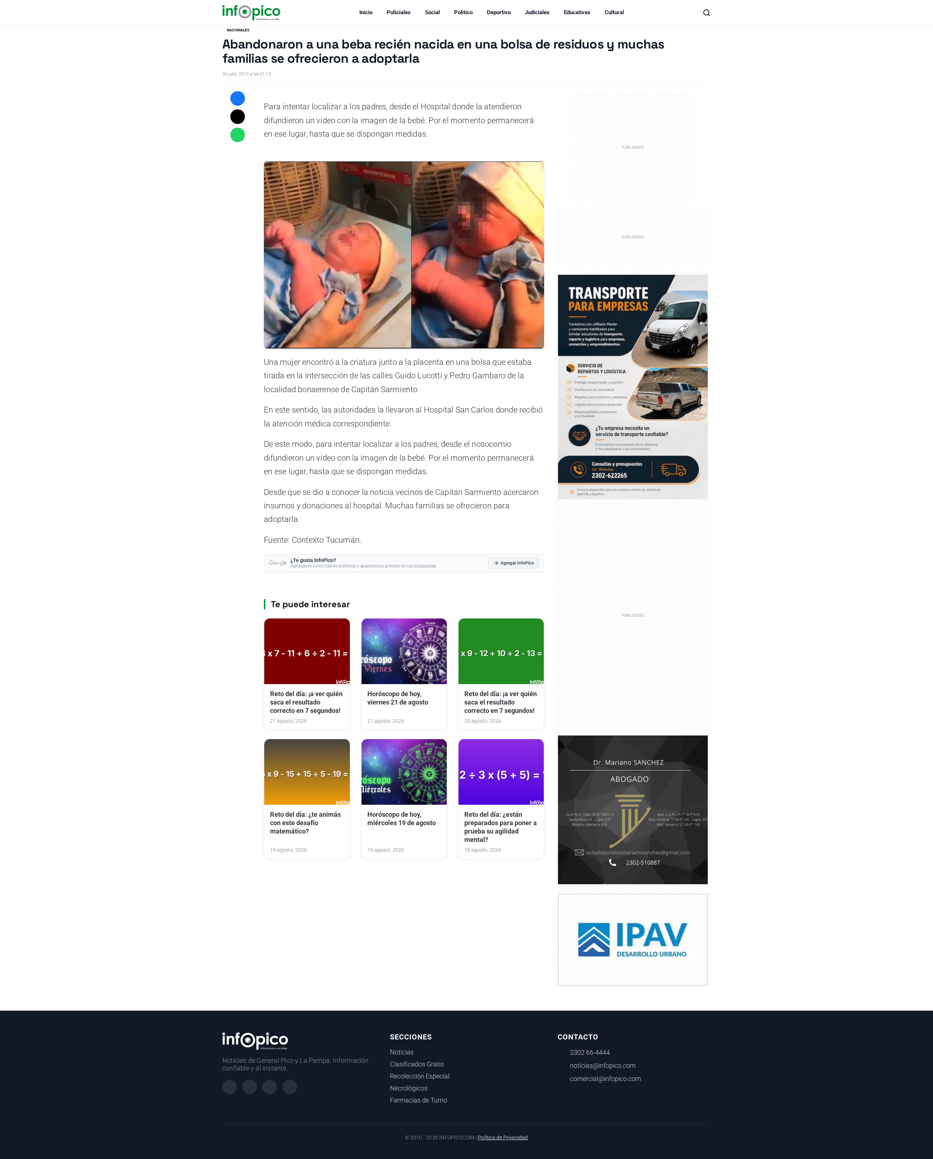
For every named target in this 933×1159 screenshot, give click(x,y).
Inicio (365, 12)
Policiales (399, 12)
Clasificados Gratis (417, 1064)
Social (432, 12)
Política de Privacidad (503, 1138)
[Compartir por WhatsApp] (237, 135)
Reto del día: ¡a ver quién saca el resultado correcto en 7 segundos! (306, 702)
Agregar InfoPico (517, 563)
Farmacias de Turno (418, 1100)
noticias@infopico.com (603, 1065)
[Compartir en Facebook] (237, 98)
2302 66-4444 (590, 1052)
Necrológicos (409, 1088)
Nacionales (238, 30)
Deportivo (499, 12)
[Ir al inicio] (251, 12)
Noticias (402, 1052)
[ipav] (633, 939)
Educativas (577, 12)
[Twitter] (269, 1087)
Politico (463, 12)
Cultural (614, 12)
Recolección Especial (419, 1076)
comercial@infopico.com (605, 1078)
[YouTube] (289, 1087)
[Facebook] (229, 1087)
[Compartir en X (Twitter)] (237, 116)
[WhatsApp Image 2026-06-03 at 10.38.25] (633, 387)
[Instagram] (249, 1087)
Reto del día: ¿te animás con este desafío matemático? (305, 823)
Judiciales (537, 12)
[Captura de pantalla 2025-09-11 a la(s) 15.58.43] (633, 809)
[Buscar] (707, 13)
